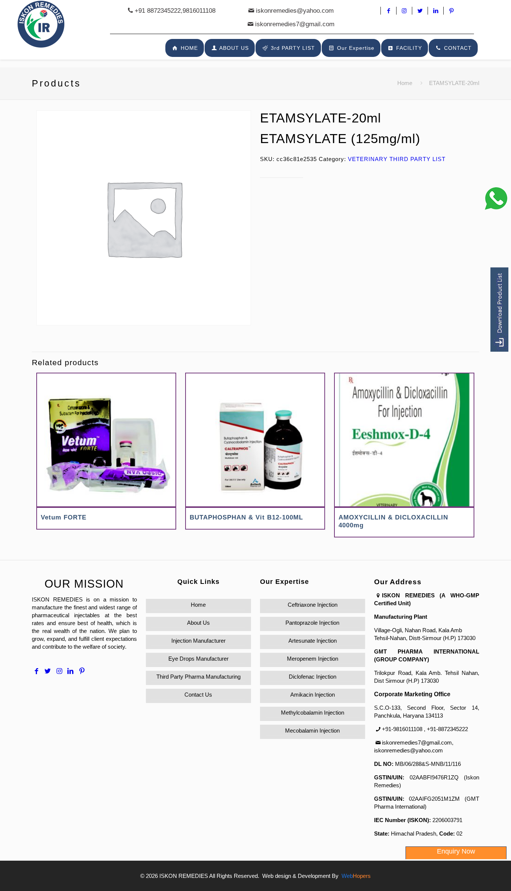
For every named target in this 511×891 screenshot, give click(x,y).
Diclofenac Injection (312, 676)
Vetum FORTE (63, 517)
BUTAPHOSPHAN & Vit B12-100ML (246, 517)
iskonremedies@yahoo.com (295, 10)
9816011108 (199, 10)
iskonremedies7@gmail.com (294, 24)
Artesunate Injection (312, 640)
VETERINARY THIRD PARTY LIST (397, 159)
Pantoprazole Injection (312, 622)
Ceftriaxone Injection (312, 604)
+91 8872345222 (158, 10)
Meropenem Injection (312, 658)
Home (404, 83)
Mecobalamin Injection (312, 730)
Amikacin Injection (312, 694)
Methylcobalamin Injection (312, 712)
